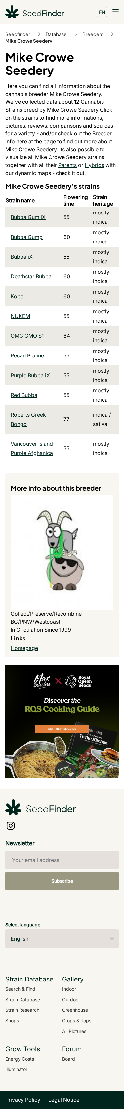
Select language (22, 924)
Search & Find (20, 989)
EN (102, 12)
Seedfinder (17, 34)
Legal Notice (63, 1099)
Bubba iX (22, 256)
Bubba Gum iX (28, 217)
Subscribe (62, 881)
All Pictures (74, 1031)
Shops (12, 1020)
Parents (67, 165)
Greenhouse (75, 1010)
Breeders (92, 34)
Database (56, 34)
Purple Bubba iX (30, 375)
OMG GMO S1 (27, 335)
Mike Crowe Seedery (28, 40)
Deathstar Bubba (31, 276)
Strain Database (22, 999)
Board (68, 1059)
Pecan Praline (27, 355)
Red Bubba (24, 395)
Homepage (24, 648)
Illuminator (16, 1069)
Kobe (17, 296)
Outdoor (71, 999)
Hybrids (94, 165)
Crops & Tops (76, 1020)
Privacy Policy (22, 1099)
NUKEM (20, 316)
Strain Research (22, 1010)
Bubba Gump (27, 237)
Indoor (69, 989)
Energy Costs (19, 1059)
